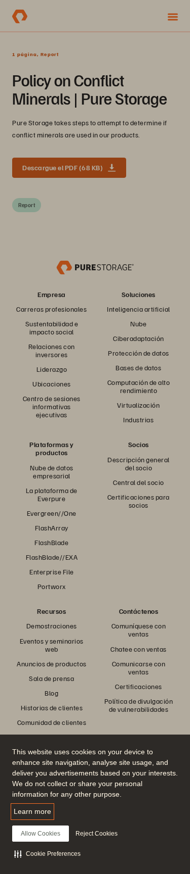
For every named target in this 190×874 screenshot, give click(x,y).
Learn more (32, 811)
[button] (47, 854)
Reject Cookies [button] (96, 833)
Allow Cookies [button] (40, 833)
